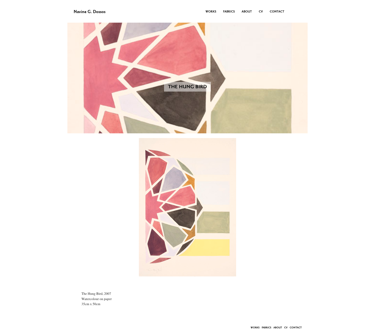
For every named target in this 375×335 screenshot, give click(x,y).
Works (210, 12)
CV (261, 12)
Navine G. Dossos (89, 12)
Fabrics (229, 12)
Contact (277, 12)
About (247, 12)
